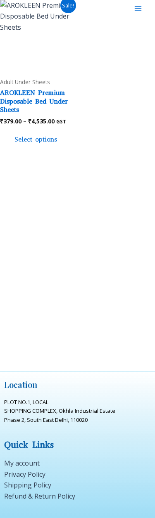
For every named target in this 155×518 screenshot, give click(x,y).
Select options (35, 139)
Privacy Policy (24, 474)
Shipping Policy (27, 485)
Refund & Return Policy (39, 496)
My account (22, 463)
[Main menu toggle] (138, 8)
